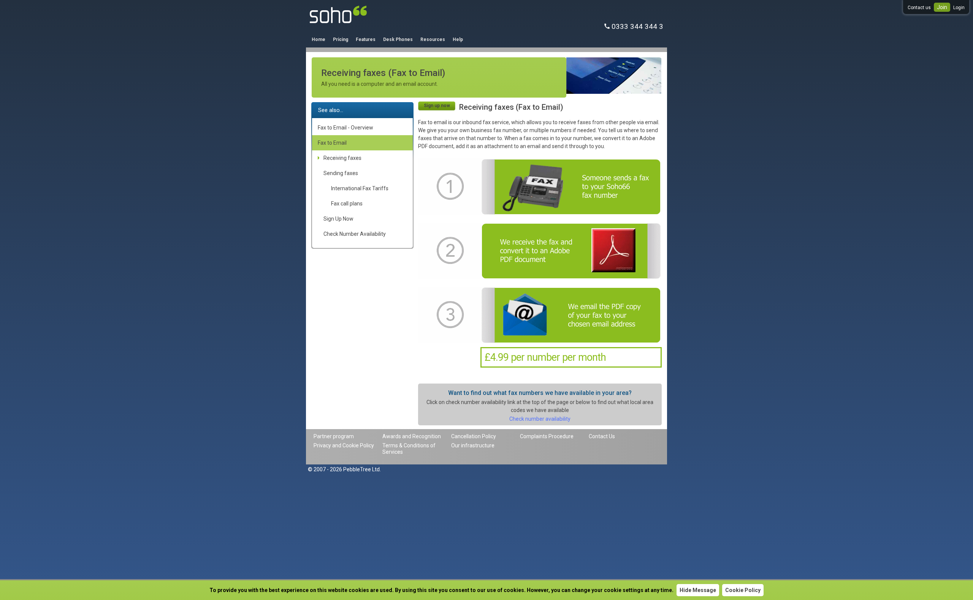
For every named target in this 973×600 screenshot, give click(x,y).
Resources (432, 39)
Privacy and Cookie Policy (344, 445)
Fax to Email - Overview (345, 128)
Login (959, 7)
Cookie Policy (743, 590)
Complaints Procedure (547, 436)
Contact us (919, 7)
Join (942, 7)
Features (366, 39)
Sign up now (437, 105)
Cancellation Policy (473, 436)
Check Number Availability (354, 234)
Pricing (340, 39)
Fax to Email (332, 143)
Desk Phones (398, 39)
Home (318, 39)
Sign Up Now (338, 219)
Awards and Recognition (411, 436)
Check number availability (539, 419)
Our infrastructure (472, 445)
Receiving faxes (342, 158)
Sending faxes (340, 173)
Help (458, 39)
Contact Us (602, 436)
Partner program (334, 436)
